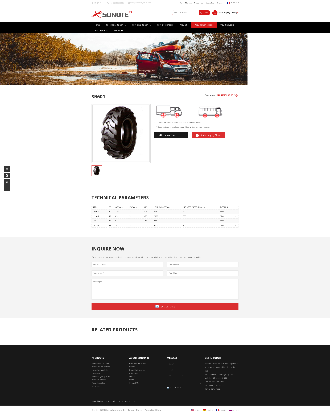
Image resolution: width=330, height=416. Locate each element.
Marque (188, 3)
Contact (220, 3)
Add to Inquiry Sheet (211, 135)
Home (97, 25)
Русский (235, 410)
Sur (181, 3)
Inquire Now (169, 135)
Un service (198, 3)
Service (132, 376)
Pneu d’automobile (165, 25)
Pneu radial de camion (116, 25)
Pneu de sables (101, 30)
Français (234, 2)
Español (210, 410)
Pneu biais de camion (141, 25)
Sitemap (139, 410)
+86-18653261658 (219, 378)
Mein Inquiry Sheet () (228, 12)
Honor (132, 366)
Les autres (118, 30)
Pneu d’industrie (227, 25)
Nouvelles (210, 3)
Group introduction (137, 363)
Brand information (137, 370)
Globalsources (130, 401)
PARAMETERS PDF (226, 95)
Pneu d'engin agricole (204, 25)
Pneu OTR (184, 25)
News (131, 379)
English (197, 410)
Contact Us (134, 383)
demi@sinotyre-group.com (140, 3)
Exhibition (133, 373)
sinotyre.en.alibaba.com (113, 401)
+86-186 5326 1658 (117, 3)
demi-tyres (215, 389)
